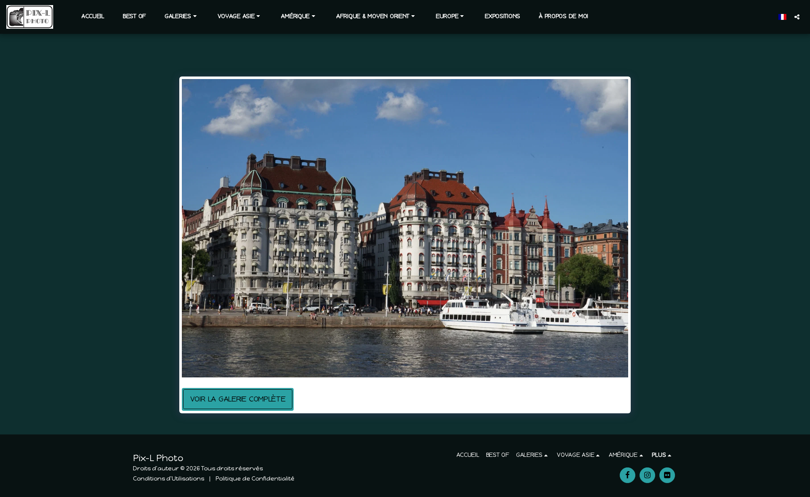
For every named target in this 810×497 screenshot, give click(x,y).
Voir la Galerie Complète (237, 399)
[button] (182, 16)
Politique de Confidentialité (255, 478)
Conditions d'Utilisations (168, 478)
